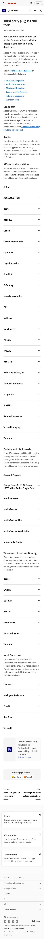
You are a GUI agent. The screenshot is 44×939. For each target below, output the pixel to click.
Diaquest (8, 684)
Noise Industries (11, 633)
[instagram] (9, 921)
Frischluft (8, 274)
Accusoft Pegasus (12, 475)
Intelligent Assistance (14, 695)
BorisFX (7, 578)
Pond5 (7, 706)
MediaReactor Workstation (17, 531)
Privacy (33, 925)
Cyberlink (8, 252)
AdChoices (9, 935)
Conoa (7, 230)
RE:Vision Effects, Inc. (14, 372)
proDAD (7, 350)
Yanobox (8, 438)
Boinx (6, 208)
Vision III (8, 728)
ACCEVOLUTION (12, 198)
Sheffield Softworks (13, 383)
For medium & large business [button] (14, 883)
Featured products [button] (10, 909)
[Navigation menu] (3, 3)
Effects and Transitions (15, 88)
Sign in (38, 3)
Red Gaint (8, 361)
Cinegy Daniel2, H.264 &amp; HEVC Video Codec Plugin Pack (19, 487)
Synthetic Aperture (13, 416)
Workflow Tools (12, 99)
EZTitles (8, 600)
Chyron (7, 589)
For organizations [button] (10, 888)
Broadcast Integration (15, 80)
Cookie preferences (18, 928)
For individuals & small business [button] (15, 878)
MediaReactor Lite (13, 520)
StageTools (9, 394)
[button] (31, 3)
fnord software (11, 498)
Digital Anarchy (11, 263)
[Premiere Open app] (41, 10)
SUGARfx (8, 405)
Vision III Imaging (12, 427)
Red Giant (8, 717)
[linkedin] (17, 921)
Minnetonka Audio (13, 542)
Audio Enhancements (15, 84)
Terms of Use (7, 928)
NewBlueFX (9, 329)
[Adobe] (12, 3)
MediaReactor (10, 509)
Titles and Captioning (15, 96)
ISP (5, 307)
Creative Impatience (13, 241)
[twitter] (13, 921)
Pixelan (7, 339)
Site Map (33, 932)
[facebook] (5, 921)
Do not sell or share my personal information (17, 932)
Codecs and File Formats (16, 92)
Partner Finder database (21, 70)
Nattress (8, 318)
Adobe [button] (6, 904)
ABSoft (7, 187)
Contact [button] (6, 899)
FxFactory (8, 285)
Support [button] (7, 894)
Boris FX (8, 219)
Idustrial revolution (13, 296)
